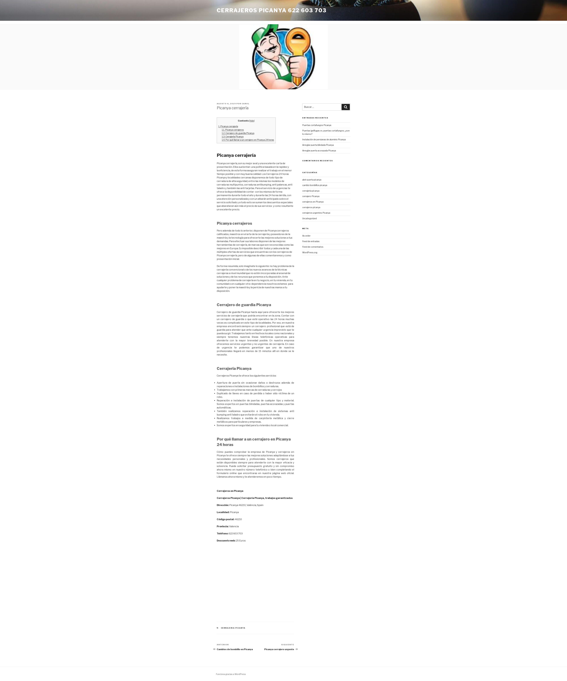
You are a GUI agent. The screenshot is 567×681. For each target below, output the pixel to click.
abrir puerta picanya (311, 179)
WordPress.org (309, 252)
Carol (245, 104)
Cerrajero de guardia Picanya (238, 133)
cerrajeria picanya (233, 628)
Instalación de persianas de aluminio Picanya (324, 139)
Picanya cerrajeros (233, 129)
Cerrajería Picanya (232, 136)
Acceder (306, 235)
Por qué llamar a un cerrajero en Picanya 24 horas (248, 139)
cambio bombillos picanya (314, 185)
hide (252, 121)
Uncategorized (309, 218)
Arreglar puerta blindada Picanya (318, 145)
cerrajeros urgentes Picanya (316, 213)
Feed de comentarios (312, 247)
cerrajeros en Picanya (313, 201)
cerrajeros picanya (311, 207)
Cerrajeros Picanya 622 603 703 (271, 10)
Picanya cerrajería (228, 126)
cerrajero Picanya (310, 196)
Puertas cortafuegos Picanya (316, 125)
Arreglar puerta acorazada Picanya (319, 150)
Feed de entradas (311, 241)
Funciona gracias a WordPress (231, 674)
